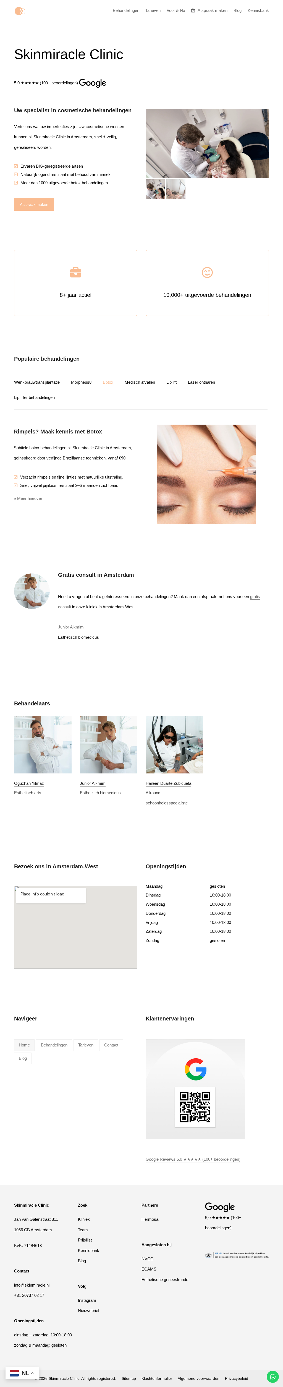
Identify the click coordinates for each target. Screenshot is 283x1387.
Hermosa (150, 1219)
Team (83, 1229)
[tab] (42, 382)
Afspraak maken (34, 204)
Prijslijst (85, 1240)
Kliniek (84, 1219)
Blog (82, 1260)
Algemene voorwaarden (198, 1378)
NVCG (148, 1258)
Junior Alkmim (71, 627)
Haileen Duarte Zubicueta (168, 783)
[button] (155, 189)
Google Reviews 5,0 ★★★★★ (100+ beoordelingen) (193, 1159)
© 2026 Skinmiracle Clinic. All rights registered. (75, 1378)
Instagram (87, 1300)
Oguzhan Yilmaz (29, 783)
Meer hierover (29, 498)
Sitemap (129, 1378)
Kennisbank (88, 1250)
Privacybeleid (236, 1378)
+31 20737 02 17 (29, 1295)
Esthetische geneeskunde (165, 1279)
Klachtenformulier (157, 1378)
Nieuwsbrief (88, 1310)
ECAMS (149, 1269)
